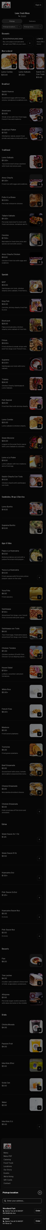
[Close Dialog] (40, 1192)
